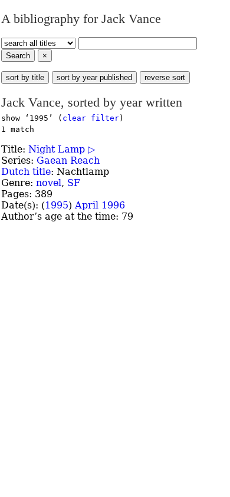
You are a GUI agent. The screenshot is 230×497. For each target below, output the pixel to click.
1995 (56, 205)
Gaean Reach (68, 160)
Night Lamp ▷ (61, 149)
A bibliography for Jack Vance (81, 18)
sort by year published (94, 77)
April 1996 (100, 205)
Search (18, 55)
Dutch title (26, 171)
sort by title (25, 77)
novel (48, 182)
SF (73, 182)
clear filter (91, 118)
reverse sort (164, 77)
